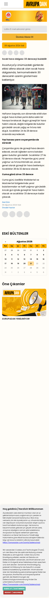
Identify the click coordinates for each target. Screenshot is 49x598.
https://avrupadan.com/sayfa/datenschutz (21, 542)
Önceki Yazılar (8, 207)
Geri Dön (6, 202)
